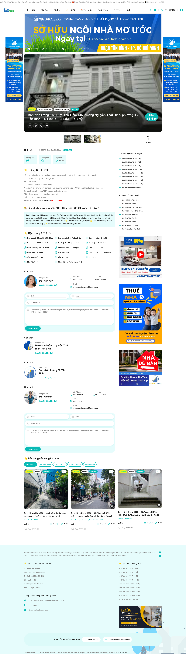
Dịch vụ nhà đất (30, 580)
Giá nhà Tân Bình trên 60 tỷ (132, 187)
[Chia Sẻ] (41, 126)
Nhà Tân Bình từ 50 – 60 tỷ (132, 184)
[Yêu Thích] (30, 126)
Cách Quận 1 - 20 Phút (97, 243)
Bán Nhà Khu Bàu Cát (130, 214)
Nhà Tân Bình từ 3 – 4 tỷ (131, 159)
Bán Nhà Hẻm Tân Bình (62, 109)
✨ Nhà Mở (70, 10)
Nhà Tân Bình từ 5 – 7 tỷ (131, 162)
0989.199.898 (100, 279)
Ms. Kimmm (45, 396)
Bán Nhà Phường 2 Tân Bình (132, 211)
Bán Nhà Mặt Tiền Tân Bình (132, 207)
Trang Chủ (31, 10)
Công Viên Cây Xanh (35, 252)
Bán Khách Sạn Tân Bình (131, 229)
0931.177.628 (78, 395)
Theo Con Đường (75, 464)
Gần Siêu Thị (63, 257)
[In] (35, 126)
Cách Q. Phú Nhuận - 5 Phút (69, 243)
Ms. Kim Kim (46, 280)
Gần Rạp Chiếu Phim (35, 257)
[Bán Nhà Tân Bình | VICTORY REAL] (8, 10)
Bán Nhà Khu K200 (129, 222)
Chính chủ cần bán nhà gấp (68, 248)
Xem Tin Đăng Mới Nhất (48, 285)
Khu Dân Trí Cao (33, 262)
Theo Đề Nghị (30, 464)
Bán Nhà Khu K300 (129, 204)
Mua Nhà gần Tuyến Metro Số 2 (70, 262)
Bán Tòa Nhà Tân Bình (130, 225)
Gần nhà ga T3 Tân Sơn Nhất (100, 252)
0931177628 (56, 200)
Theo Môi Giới (90, 464)
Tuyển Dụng (103, 10)
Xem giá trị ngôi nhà (32, 588)
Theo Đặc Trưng (45, 464)
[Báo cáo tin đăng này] (47, 126)
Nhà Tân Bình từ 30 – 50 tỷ (132, 180)
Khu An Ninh (93, 257)
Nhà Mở (37, 472)
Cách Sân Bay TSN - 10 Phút (38, 248)
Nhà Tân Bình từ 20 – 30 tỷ (132, 177)
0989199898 (77, 279)
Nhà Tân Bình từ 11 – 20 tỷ (132, 173)
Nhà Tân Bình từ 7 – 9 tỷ (131, 166)
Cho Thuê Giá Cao (96, 248)
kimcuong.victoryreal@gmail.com (85, 287)
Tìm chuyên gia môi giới (33, 584)
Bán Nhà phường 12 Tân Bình (52, 371)
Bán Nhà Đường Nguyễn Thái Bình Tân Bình (51, 347)
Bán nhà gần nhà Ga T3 (98, 238)
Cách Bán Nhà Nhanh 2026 (34, 572)
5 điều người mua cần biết (34, 576)
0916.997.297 (170, 10)
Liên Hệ (128, 10)
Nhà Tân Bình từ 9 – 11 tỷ (132, 169)
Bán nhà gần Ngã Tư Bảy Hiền (69, 238)
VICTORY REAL (123, 652)
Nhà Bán (44, 10)
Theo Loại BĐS (60, 464)
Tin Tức (117, 10)
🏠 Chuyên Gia (86, 10)
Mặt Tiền (56, 10)
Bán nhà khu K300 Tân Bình (37, 243)
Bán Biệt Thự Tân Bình (44, 109)
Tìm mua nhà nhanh (32, 568)
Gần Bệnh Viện (63, 252)
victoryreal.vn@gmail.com (38, 610)
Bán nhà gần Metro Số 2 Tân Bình (40, 238)
